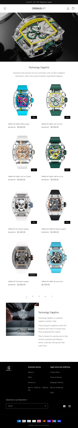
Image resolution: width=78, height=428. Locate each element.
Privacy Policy (55, 372)
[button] (5, 8)
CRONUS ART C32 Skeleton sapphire (18, 281)
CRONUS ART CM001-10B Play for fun (52, 176)
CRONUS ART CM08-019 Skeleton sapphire (54, 229)
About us (31, 372)
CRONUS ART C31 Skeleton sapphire (18, 229)
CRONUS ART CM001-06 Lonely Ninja (52, 281)
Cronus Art (37, 425)
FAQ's (30, 377)
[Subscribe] (45, 406)
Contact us (32, 382)
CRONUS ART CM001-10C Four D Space (19, 176)
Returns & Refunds (56, 387)
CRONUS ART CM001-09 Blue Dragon (18, 124)
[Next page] (51, 296)
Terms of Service (56, 377)
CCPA (52, 393)
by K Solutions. (45, 425)
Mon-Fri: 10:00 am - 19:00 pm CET (38, 388)
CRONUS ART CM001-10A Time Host (52, 124)
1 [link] (26, 296)
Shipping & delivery (56, 382)
